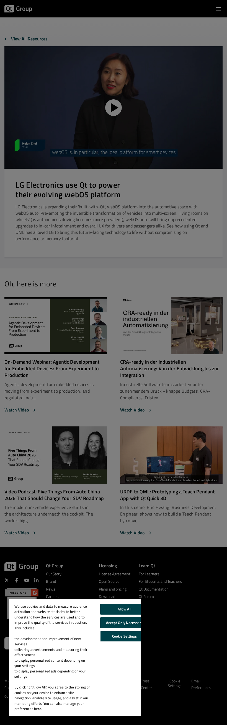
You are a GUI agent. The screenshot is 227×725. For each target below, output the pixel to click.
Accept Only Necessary (124, 622)
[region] (75, 657)
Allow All (124, 609)
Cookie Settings (124, 636)
